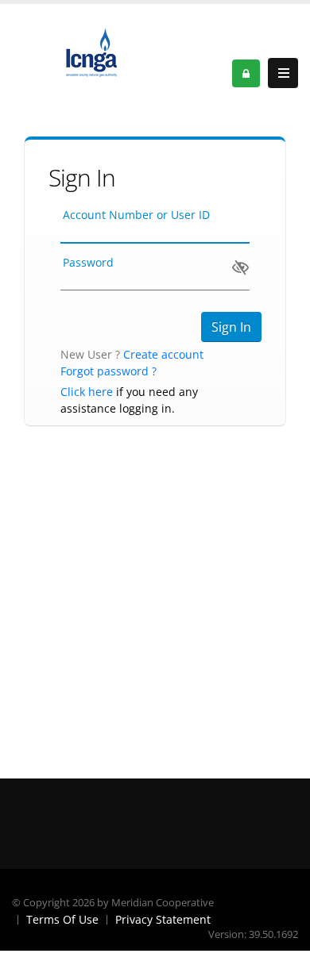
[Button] (283, 73)
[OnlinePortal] (91, 51)
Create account (163, 354)
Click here (86, 391)
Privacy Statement (163, 919)
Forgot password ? (108, 371)
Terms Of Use (62, 919)
